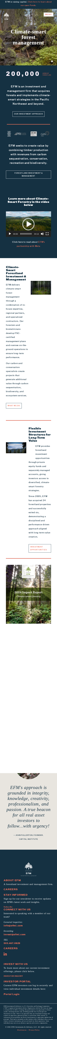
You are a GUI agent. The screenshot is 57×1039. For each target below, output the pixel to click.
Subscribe (8, 907)
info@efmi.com (13, 925)
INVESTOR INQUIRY (13, 976)
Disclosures (21, 1030)
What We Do (14, 406)
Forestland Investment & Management (28, 174)
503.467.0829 (12, 943)
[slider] (26, 234)
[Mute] (42, 233)
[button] (28, 224)
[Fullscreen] (47, 233)
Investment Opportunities (38, 548)
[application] (28, 224)
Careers (11, 889)
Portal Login (12, 994)
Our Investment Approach (28, 114)
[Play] (9, 233)
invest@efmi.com (15, 934)
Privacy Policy (34, 1030)
